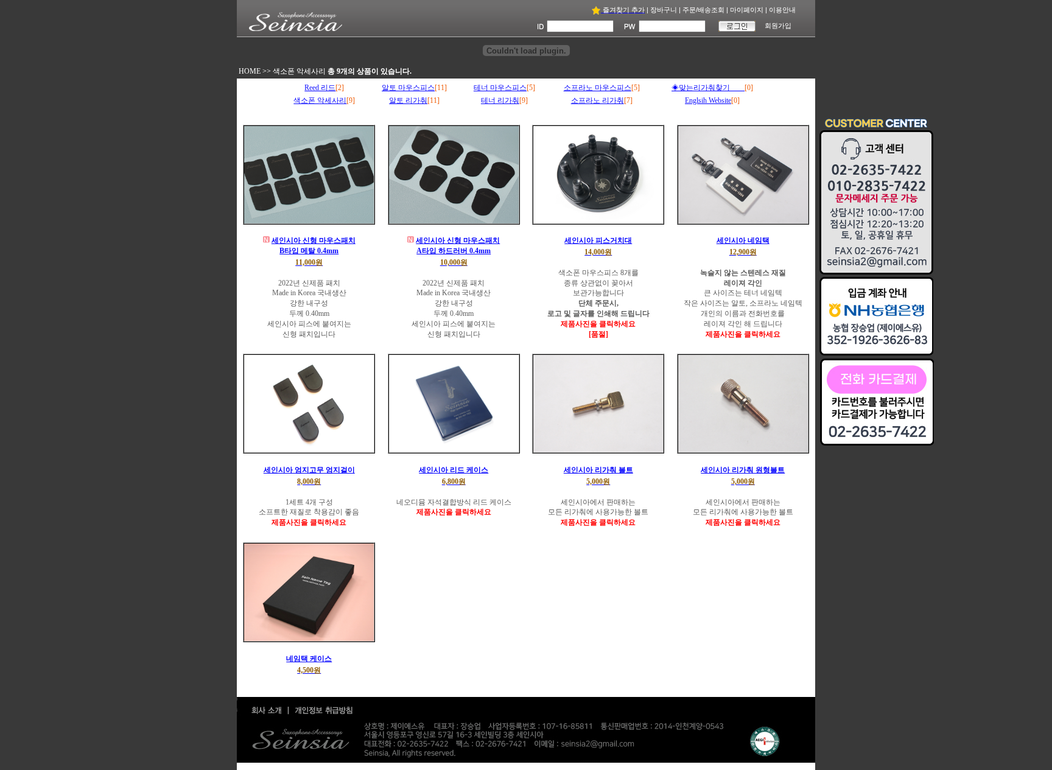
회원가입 (778, 25)
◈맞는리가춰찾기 (708, 87)
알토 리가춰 (408, 100)
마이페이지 (746, 9)
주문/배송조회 (703, 9)
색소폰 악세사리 (299, 71)
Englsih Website (708, 100)
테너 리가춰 (500, 100)
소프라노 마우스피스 (597, 87)
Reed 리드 (319, 87)
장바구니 (663, 9)
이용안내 (782, 9)
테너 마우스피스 (500, 87)
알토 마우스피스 (408, 87)
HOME (250, 71)
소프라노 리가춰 (597, 100)
